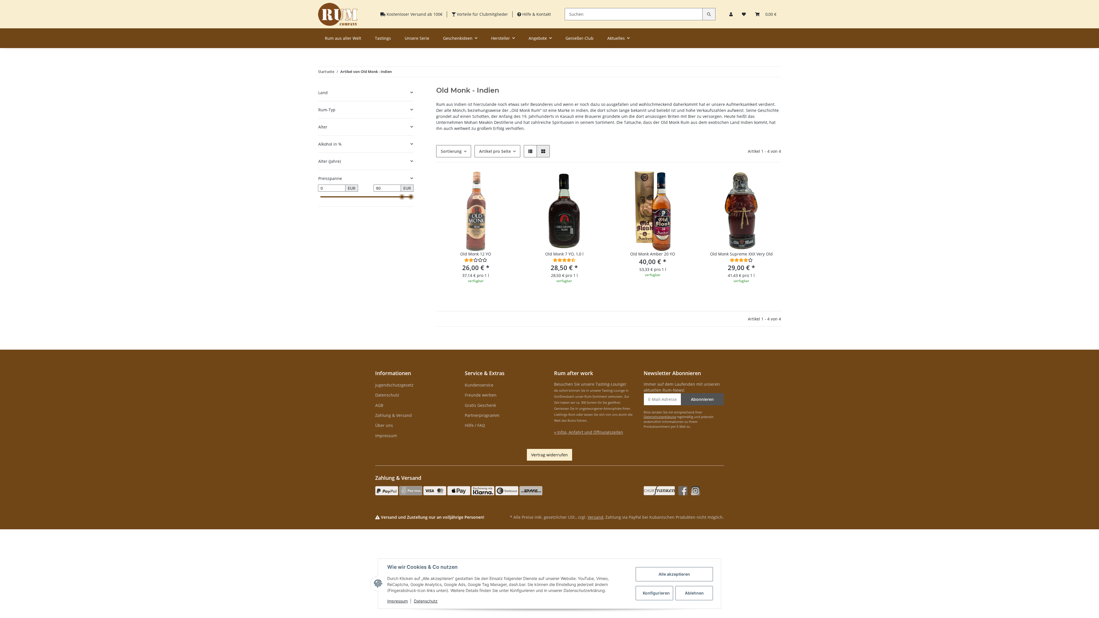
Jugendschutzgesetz (394, 385)
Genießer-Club (580, 38)
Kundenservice (479, 385)
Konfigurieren (656, 593)
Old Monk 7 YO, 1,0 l (564, 254)
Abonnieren (702, 399)
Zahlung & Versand (393, 415)
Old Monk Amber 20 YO (652, 254)
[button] (731, 14)
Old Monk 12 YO (475, 254)
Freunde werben (481, 395)
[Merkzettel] (743, 14)
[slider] (401, 196)
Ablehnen (694, 593)
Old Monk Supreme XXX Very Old (741, 254)
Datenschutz (387, 395)
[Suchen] (708, 14)
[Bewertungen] (475, 260)
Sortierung (451, 151)
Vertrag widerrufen (549, 454)
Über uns (384, 425)
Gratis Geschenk (480, 405)
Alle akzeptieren (674, 574)
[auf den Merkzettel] (505, 181)
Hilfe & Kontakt (536, 14)
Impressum (386, 435)
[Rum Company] (337, 14)
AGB (379, 405)
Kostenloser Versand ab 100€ (414, 14)
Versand (595, 517)
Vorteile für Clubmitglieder (482, 14)
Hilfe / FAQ (475, 425)
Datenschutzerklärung (660, 417)
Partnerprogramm (482, 415)
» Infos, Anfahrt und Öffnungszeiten (588, 432)
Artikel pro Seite (495, 151)
